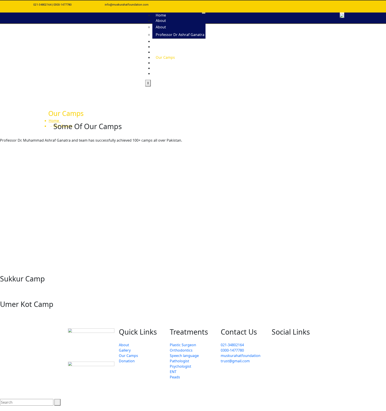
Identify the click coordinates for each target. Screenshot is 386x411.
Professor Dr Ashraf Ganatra (180, 34)
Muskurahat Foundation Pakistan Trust (136, 390)
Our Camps (165, 57)
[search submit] (57, 402)
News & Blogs (167, 68)
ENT (173, 371)
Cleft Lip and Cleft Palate (176, 41)
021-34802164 (232, 344)
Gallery (162, 52)
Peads (175, 377)
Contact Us (165, 73)
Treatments (165, 46)
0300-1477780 (232, 350)
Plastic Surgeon (183, 344)
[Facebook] (338, 4)
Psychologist (180, 366)
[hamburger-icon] (204, 13)
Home (161, 15)
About (161, 20)
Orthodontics (181, 350)
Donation (164, 62)
